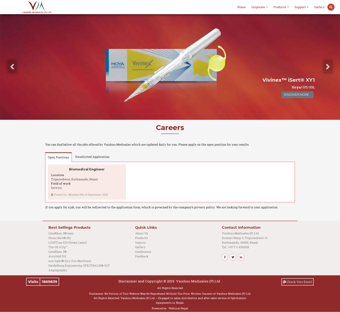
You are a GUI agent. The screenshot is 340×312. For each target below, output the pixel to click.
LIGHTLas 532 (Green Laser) (67, 242)
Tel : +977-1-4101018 (235, 247)
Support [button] (300, 7)
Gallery (319, 7)
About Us (141, 233)
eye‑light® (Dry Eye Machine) (69, 261)
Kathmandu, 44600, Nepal (240, 242)
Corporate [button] (258, 7)
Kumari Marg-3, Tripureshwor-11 (244, 238)
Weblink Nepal (178, 308)
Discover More (296, 94)
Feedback (141, 256)
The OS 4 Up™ (57, 247)
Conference (143, 252)
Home (241, 7)
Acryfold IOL (57, 256)
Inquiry (140, 242)
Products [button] (280, 7)
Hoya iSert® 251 (59, 238)
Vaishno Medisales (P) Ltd (240, 233)
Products (141, 238)
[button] (331, 7)
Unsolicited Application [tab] (92, 157)
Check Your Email (299, 282)
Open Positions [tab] (58, 157)
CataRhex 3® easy (61, 233)
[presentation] (12, 66)
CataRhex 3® (57, 252)
